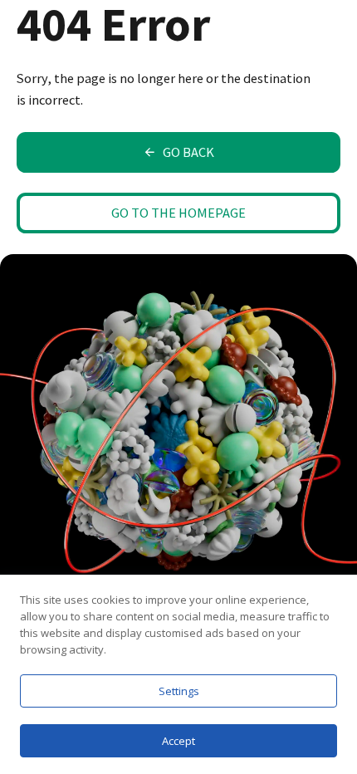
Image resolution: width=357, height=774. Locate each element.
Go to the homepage (178, 212)
